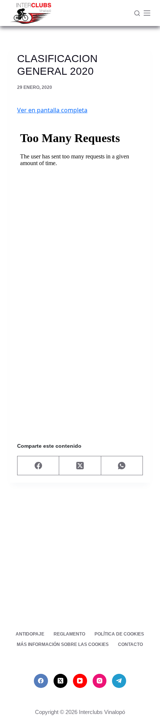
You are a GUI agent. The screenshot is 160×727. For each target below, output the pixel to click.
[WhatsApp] (122, 465)
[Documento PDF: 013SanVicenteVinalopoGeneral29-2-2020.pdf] (80, 272)
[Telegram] (119, 681)
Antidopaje (30, 634)
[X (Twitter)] (80, 465)
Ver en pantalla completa (52, 110)
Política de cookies (119, 634)
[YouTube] (80, 681)
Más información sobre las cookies (63, 644)
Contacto (130, 644)
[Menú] (147, 13)
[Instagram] (100, 681)
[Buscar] (137, 13)
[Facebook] (38, 465)
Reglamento (69, 634)
